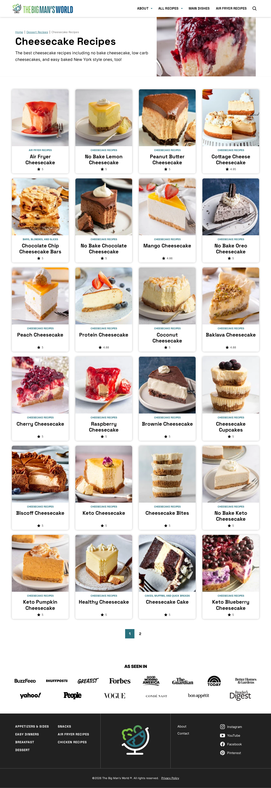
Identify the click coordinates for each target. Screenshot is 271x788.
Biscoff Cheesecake (40, 513)
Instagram (234, 727)
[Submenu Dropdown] (151, 8)
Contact (183, 733)
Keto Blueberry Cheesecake (230, 605)
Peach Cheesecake (40, 334)
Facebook (234, 744)
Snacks (64, 726)
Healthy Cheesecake (104, 602)
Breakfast (24, 742)
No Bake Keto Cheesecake (230, 516)
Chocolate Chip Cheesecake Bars (40, 248)
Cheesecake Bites (167, 513)
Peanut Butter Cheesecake (167, 159)
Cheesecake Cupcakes (231, 427)
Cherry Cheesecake (40, 424)
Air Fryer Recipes (231, 8)
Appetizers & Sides (32, 726)
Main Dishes (199, 8)
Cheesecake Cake (167, 602)
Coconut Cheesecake (167, 337)
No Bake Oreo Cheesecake (230, 248)
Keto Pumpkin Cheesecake (40, 605)
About (142, 8)
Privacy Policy (170, 778)
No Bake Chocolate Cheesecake (104, 248)
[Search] (254, 8)
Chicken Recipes (72, 742)
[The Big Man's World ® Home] (43, 8)
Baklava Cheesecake (231, 334)
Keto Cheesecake (104, 513)
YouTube (233, 735)
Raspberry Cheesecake (104, 427)
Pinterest (234, 753)
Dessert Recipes (37, 32)
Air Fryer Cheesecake (40, 159)
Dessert (22, 750)
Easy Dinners (27, 734)
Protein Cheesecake (103, 334)
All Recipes (168, 8)
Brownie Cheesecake (167, 424)
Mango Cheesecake (167, 245)
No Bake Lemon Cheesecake (104, 159)
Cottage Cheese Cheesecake (231, 159)
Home (19, 32)
